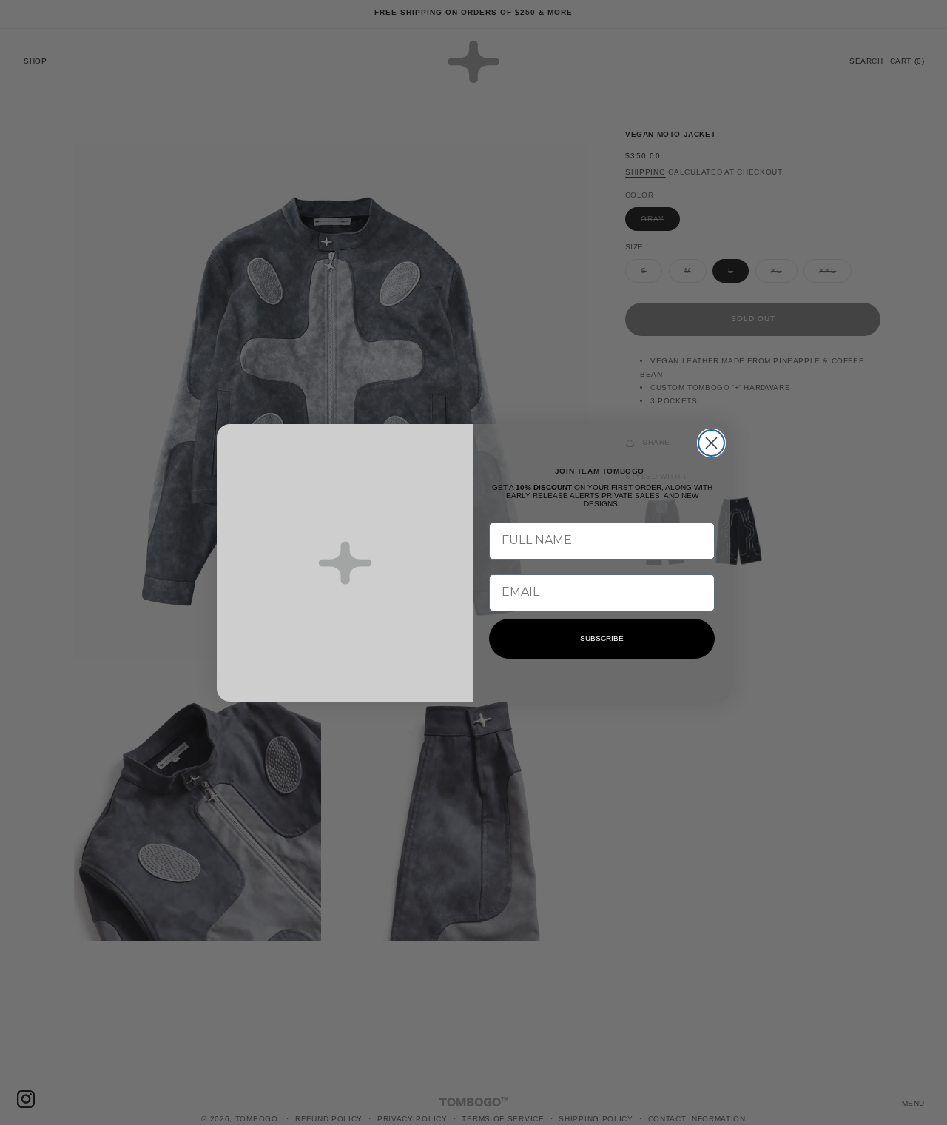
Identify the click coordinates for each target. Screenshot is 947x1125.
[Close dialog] (711, 443)
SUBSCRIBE (602, 638)
